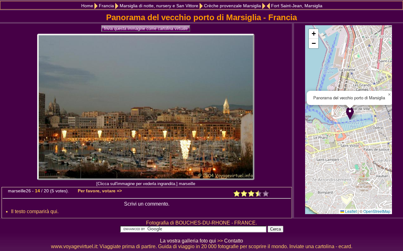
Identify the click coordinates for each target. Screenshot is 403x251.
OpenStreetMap (376, 211)
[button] (350, 113)
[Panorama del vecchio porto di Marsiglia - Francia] (145, 178)
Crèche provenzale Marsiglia (232, 5)
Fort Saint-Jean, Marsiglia (296, 5)
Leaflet (350, 211)
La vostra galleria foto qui (188, 240)
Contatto (233, 240)
